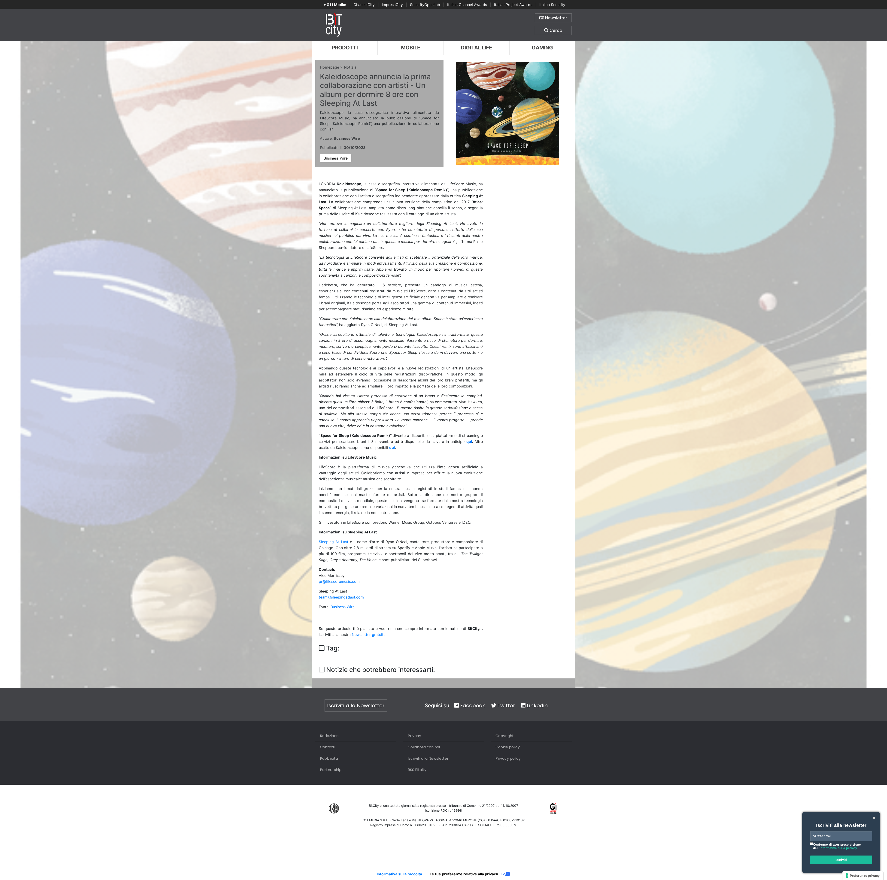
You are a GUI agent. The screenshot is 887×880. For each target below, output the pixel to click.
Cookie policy (507, 747)
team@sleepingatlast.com (341, 597)
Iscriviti (841, 860)
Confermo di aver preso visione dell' (837, 846)
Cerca (555, 30)
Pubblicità (329, 758)
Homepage (329, 67)
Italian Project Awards (513, 4)
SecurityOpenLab (425, 4)
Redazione (329, 735)
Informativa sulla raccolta (399, 874)
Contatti (327, 747)
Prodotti (345, 48)
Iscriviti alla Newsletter (356, 705)
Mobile (410, 48)
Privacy (414, 735)
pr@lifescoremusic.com (339, 581)
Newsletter (555, 18)
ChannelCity (364, 4)
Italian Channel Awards (467, 4)
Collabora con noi (424, 747)
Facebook (472, 705)
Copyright (504, 735)
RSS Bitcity (417, 769)
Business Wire (336, 158)
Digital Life (476, 48)
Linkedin (537, 705)
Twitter (505, 705)
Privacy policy (508, 758)
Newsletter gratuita (369, 634)
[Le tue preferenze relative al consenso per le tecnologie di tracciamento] (862, 875)
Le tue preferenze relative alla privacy (464, 874)
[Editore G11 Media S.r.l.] (553, 808)
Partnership (330, 769)
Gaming (542, 48)
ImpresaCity (392, 4)
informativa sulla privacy (838, 848)
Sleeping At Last (333, 541)
